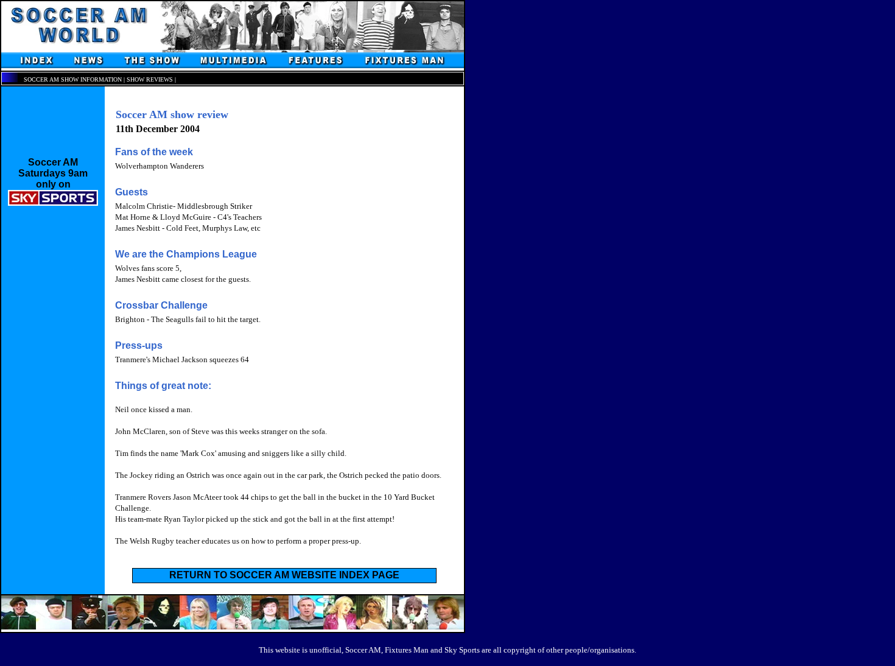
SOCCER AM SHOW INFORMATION (73, 79)
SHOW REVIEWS (150, 79)
